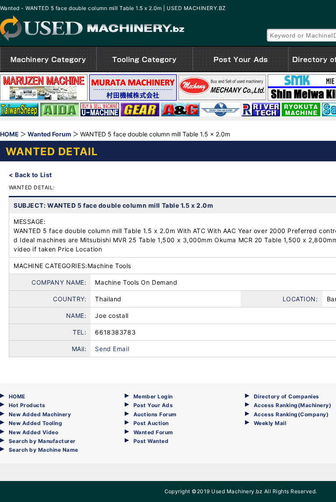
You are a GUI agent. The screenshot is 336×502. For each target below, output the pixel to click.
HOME (17, 396)
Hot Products (27, 405)
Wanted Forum (153, 432)
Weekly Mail (270, 423)
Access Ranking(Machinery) (292, 405)
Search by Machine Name (43, 449)
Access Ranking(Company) (291, 414)
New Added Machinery (40, 414)
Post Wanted (150, 441)
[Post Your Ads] (240, 59)
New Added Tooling (35, 423)
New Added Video (33, 432)
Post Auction (151, 423)
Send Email (112, 348)
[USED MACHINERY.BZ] (92, 28)
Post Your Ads (153, 405)
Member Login (153, 396)
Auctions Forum (155, 414)
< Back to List (30, 174)
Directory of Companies (286, 396)
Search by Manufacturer (42, 441)
